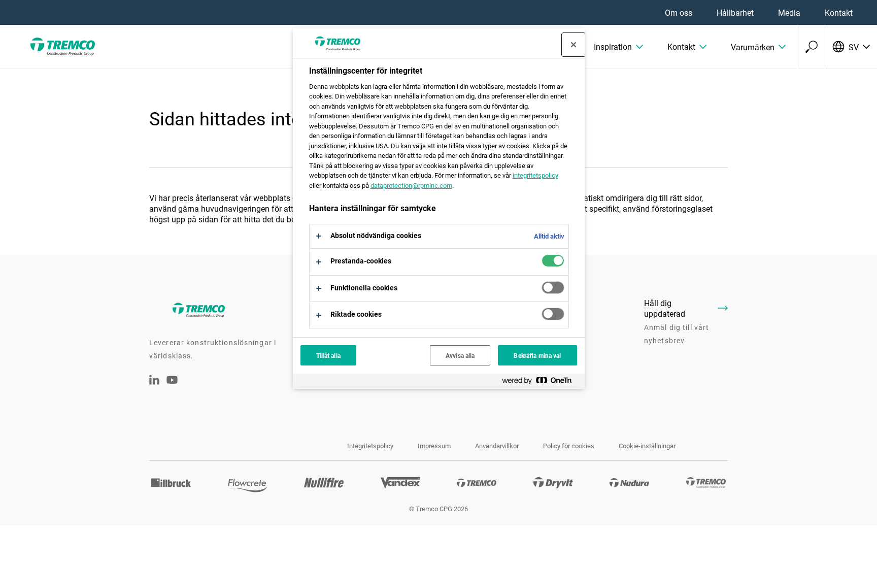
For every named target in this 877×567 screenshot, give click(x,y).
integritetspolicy (535, 175)
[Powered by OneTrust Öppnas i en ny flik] (541, 382)
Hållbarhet (735, 12)
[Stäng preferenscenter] (573, 45)
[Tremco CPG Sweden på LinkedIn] (154, 381)
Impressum (434, 445)
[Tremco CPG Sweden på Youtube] (172, 386)
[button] (618, 47)
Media (789, 12)
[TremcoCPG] (61, 46)
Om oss (678, 12)
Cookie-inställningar (647, 445)
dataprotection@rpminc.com (411, 185)
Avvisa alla (460, 355)
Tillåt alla (328, 355)
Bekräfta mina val (537, 355)
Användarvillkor (497, 445)
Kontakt (839, 12)
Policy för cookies (568, 445)
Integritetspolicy (370, 445)
